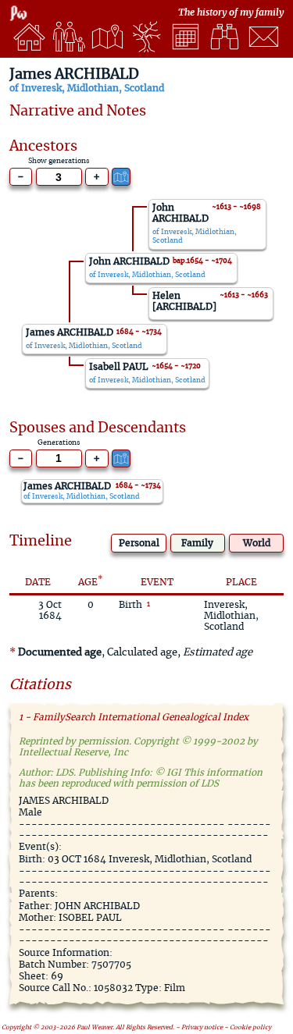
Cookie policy (250, 1028)
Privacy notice (202, 1028)
